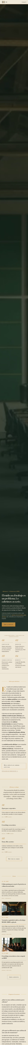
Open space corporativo (9, 808)
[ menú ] (24, 2)
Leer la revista (8, 624)
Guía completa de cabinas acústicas (11, 766)
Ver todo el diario (14, 859)
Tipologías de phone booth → (10, 771)
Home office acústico (8, 842)
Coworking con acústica (9, 825)
